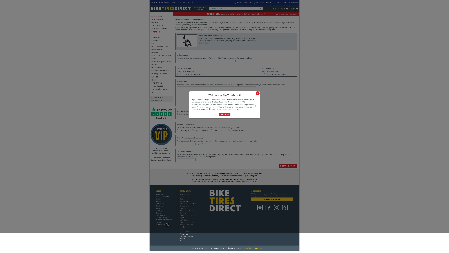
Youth (182, 241)
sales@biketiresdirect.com (252, 248)
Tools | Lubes (185, 234)
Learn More (224, 114)
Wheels (182, 238)
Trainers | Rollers (186, 236)
